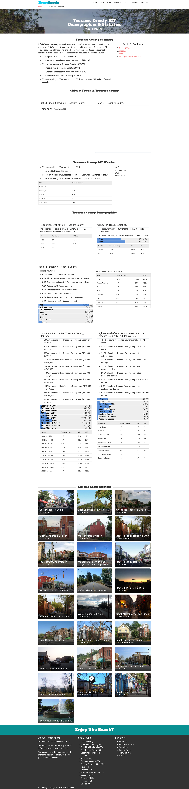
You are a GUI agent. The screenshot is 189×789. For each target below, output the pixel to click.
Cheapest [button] (117, 2)
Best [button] (102, 2)
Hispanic (84, 770)
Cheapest (85, 741)
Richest (84, 781)
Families (84, 758)
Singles (84, 784)
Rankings (84, 778)
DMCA (122, 756)
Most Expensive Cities (90, 772)
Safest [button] (109, 2)
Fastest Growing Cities (91, 764)
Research (85, 775)
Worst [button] (126, 2)
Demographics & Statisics (130, 56)
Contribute (123, 747)
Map (121, 54)
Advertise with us (126, 744)
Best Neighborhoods (90, 747)
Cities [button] (96, 2)
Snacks (48, 3)
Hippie (83, 767)
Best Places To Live (89, 750)
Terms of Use (125, 753)
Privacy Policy (125, 750)
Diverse (84, 756)
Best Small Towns (88, 753)
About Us (144, 2)
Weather (122, 51)
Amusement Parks (89, 744)
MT (47, 7)
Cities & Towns (125, 48)
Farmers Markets (88, 761)
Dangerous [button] (134, 2)
